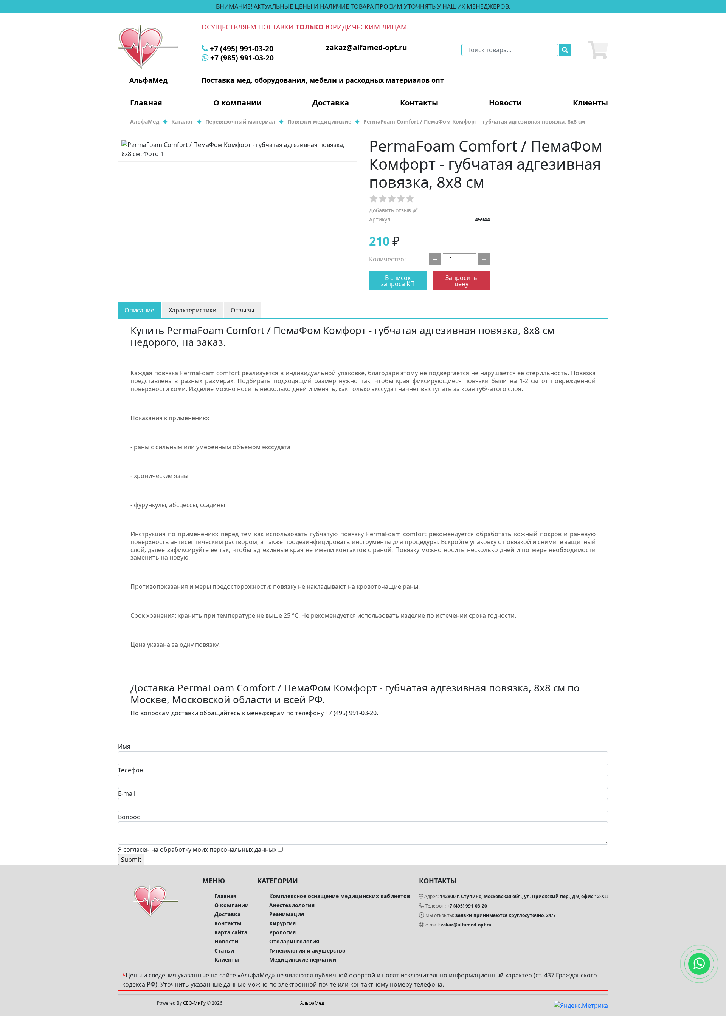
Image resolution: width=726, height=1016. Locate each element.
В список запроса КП (398, 281)
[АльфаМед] (148, 46)
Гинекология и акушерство (307, 950)
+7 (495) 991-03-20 (467, 906)
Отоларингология (294, 941)
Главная (146, 103)
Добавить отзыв (391, 210)
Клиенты (590, 103)
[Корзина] (598, 50)
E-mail (126, 793)
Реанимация (286, 914)
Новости (505, 103)
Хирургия (282, 923)
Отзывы (242, 310)
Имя (124, 746)
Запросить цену (461, 281)
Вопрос (129, 817)
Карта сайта (230, 932)
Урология (282, 932)
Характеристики (192, 310)
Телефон (130, 770)
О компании (237, 103)
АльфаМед (312, 1003)
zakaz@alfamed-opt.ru (466, 925)
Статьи (224, 950)
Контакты (419, 103)
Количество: (387, 259)
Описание (139, 310)
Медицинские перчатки (302, 959)
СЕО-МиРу (194, 1003)
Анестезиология (292, 905)
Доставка (330, 103)
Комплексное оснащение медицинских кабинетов (339, 896)
